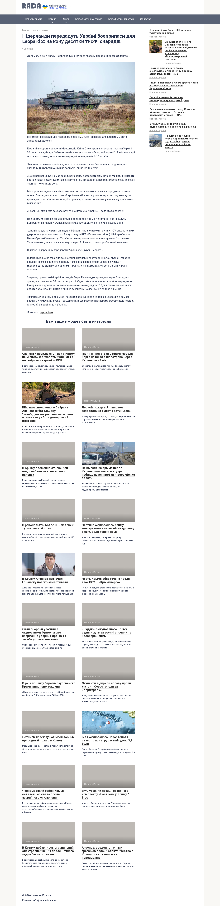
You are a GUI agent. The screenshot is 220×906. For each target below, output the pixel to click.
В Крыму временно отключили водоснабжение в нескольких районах (45, 471)
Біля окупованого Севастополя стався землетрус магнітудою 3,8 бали (107, 740)
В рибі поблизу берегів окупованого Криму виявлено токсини (48, 684)
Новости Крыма (33, 19)
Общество (145, 19)
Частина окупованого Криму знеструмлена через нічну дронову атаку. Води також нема (108, 528)
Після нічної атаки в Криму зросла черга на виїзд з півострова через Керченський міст (107, 357)
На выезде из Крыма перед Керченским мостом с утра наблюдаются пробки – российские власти (108, 473)
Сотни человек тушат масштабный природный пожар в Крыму (48, 738)
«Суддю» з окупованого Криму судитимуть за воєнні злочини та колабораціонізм (106, 632)
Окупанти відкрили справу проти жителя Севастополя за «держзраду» (106, 686)
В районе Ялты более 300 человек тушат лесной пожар (47, 526)
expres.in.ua (46, 312)
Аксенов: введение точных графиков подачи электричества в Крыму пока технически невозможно (107, 853)
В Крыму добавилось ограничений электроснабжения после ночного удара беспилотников (48, 851)
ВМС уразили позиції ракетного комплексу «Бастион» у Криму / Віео (105, 794)
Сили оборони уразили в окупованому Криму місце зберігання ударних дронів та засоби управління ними (44, 634)
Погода (52, 19)
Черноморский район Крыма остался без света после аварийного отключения (43, 794)
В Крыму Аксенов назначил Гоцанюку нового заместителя (45, 580)
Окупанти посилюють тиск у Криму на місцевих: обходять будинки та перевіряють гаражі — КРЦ (48, 357)
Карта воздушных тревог (88, 19)
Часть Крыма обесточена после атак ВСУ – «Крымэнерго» (106, 580)
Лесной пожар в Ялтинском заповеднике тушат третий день (106, 409)
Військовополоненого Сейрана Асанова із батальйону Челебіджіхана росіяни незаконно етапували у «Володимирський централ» (47, 414)
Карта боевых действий (121, 19)
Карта (66, 19)
